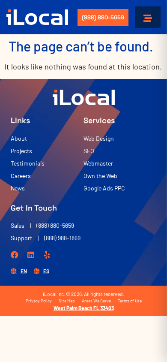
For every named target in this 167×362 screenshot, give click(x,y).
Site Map (67, 300)
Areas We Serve (96, 300)
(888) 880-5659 (103, 17)
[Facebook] (14, 255)
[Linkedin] (31, 255)
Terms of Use (130, 300)
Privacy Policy (39, 300)
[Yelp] (47, 255)
